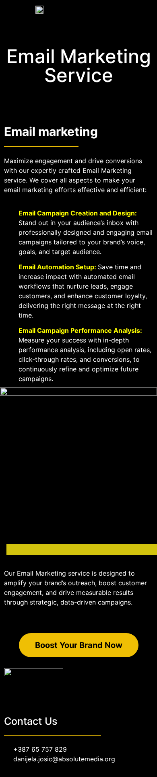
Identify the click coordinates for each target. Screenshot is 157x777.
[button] (147, 9)
